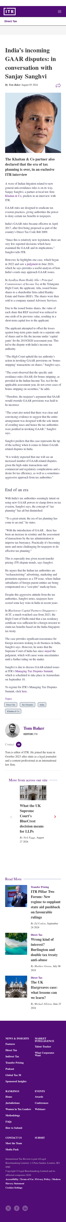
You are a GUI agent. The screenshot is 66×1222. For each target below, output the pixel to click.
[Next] (54, 816)
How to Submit (14, 1128)
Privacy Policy (43, 1179)
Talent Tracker (43, 1046)
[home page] (10, 11)
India (42, 704)
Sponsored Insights (16, 1081)
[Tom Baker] (14, 730)
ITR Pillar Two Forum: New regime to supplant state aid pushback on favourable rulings (45, 904)
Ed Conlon (40, 923)
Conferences (41, 1103)
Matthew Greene (43, 966)
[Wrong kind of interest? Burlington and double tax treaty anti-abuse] (16, 944)
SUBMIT (40, 1138)
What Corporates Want (44, 1054)
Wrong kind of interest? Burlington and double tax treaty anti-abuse (44, 949)
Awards (39, 1096)
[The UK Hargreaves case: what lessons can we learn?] (16, 987)
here (24, 691)
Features (10, 1044)
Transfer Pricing (40, 887)
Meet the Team (14, 1143)
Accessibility (12, 1179)
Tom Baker (33, 728)
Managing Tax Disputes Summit (34, 671)
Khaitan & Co (13, 196)
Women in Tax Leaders (18, 1109)
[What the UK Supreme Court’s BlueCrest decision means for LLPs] (33, 792)
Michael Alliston (43, 1004)
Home (9, 1096)
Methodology (13, 1115)
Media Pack (12, 1149)
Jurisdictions (13, 1103)
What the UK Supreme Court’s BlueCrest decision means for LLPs (32, 818)
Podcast (10, 1069)
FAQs (9, 1121)
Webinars (40, 1109)
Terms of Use (27, 1179)
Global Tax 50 (13, 1075)
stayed (48, 651)
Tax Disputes (27, 704)
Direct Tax (10, 21)
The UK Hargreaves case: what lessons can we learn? (44, 990)
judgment (32, 264)
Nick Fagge (29, 837)
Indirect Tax (12, 1056)
